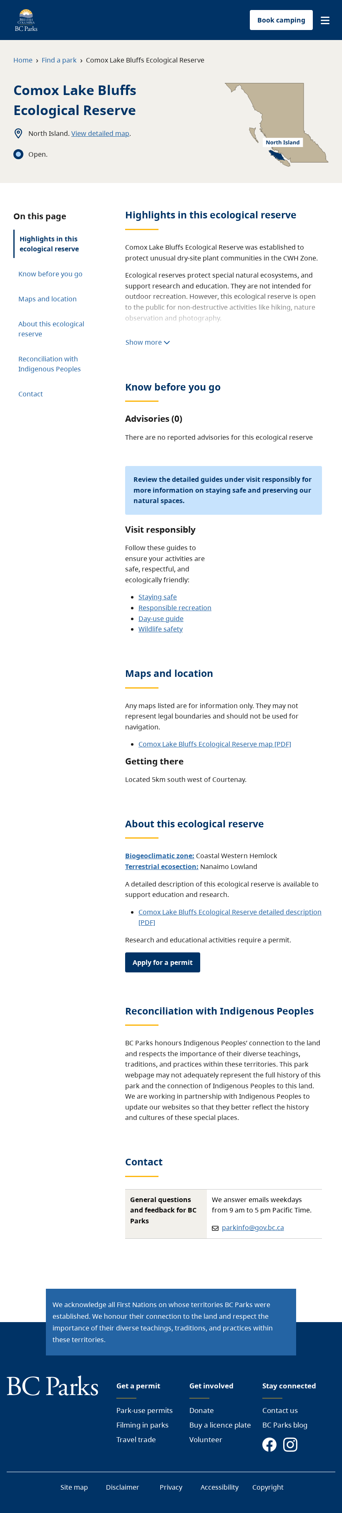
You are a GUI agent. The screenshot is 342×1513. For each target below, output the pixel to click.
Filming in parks (142, 1425)
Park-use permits (144, 1410)
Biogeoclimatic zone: (159, 855)
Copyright (268, 1487)
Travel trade (136, 1439)
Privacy (171, 1487)
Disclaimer (122, 1487)
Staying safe (157, 596)
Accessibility (220, 1487)
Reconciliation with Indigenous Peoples (49, 363)
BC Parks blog (284, 1425)
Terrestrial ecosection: (162, 866)
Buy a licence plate (220, 1425)
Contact (30, 393)
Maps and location (47, 298)
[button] (325, 20)
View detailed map (100, 133)
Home (23, 60)
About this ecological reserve (51, 328)
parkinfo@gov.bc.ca (253, 1227)
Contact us (280, 1410)
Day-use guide (161, 618)
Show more (144, 342)
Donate (201, 1410)
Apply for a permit (163, 962)
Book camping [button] (281, 20)
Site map (74, 1487)
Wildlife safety (160, 629)
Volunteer (205, 1439)
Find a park (59, 60)
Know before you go (50, 273)
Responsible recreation (174, 607)
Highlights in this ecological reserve (49, 243)
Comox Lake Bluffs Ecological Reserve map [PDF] (214, 744)
